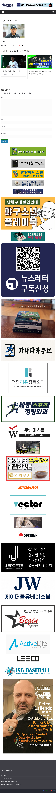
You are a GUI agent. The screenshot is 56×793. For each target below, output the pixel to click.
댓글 (2, 97)
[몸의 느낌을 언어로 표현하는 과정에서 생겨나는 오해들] (13, 56)
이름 (2, 119)
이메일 (3, 126)
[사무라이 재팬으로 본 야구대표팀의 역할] (39, 56)
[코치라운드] (3, 12)
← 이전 (3, 41)
